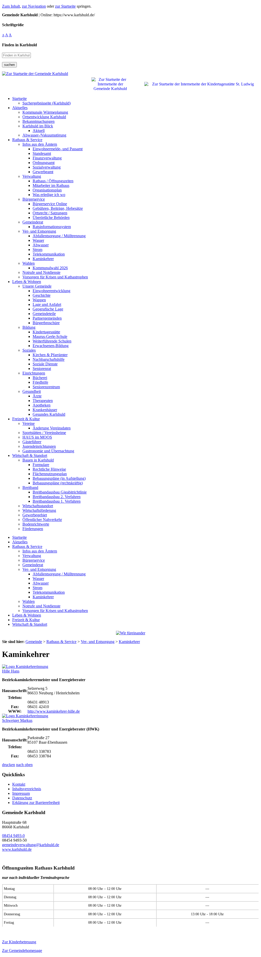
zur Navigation (34, 6)
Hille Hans (10, 671)
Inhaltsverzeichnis (26, 789)
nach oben (24, 764)
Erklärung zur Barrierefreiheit (36, 802)
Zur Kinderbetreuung (19, 942)
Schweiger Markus (17, 720)
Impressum (21, 793)
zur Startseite (65, 6)
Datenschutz (22, 798)
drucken (8, 764)
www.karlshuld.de (17, 849)
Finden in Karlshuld (19, 45)
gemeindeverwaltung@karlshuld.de (30, 845)
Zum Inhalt (11, 6)
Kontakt (18, 784)
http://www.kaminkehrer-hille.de (54, 711)
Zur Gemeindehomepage (22, 950)
